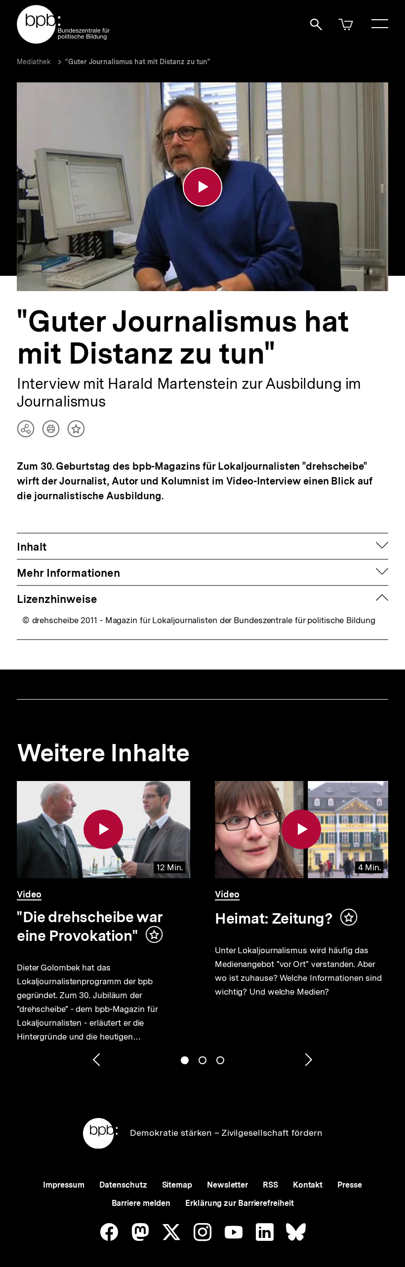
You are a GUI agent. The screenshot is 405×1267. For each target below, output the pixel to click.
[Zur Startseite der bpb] (64, 41)
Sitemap (177, 1185)
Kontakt (308, 1185)
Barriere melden (141, 1203)
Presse (349, 1185)
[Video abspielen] (202, 187)
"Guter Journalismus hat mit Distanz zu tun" (137, 62)
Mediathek (34, 62)
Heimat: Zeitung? (274, 918)
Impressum (63, 1185)
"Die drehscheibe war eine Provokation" (90, 926)
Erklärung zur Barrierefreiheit (239, 1203)
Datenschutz (123, 1185)
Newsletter (227, 1185)
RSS (270, 1185)
